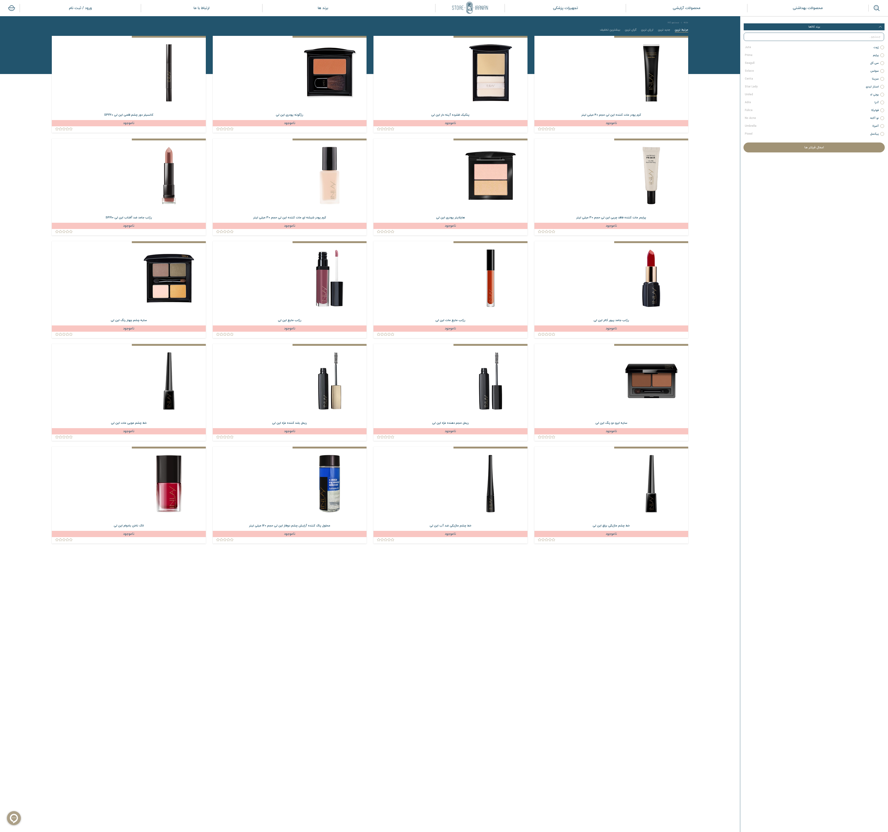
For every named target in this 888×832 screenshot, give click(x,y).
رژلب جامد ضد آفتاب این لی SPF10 (128, 218)
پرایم (812, 55)
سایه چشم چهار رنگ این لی (129, 320)
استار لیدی (812, 87)
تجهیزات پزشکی (565, 8)
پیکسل (812, 134)
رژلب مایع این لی (289, 320)
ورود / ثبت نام (80, 8)
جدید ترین (664, 30)
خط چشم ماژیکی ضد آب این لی (450, 526)
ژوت (812, 47)
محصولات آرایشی (686, 8)
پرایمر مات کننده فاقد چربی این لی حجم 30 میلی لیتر (611, 218)
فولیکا (812, 110)
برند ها (323, 8)
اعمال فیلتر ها (814, 147)
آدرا (812, 102)
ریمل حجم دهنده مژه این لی (450, 423)
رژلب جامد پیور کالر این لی (611, 320)
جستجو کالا (673, 22)
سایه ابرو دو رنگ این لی (611, 423)
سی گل (812, 63)
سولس (812, 71)
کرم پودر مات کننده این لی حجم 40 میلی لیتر (611, 115)
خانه (686, 22)
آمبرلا (812, 126)
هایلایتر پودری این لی (450, 218)
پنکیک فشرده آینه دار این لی (450, 115)
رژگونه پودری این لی (289, 115)
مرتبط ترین (681, 30)
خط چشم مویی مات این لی (129, 423)
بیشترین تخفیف (610, 30)
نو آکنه (812, 118)
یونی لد (812, 94)
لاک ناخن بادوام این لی (129, 526)
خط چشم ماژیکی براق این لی (611, 526)
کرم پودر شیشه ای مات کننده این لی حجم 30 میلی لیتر (289, 218)
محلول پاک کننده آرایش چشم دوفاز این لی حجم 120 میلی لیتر (289, 526)
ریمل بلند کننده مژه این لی (289, 423)
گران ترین (630, 30)
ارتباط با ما (202, 8)
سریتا (812, 79)
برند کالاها (814, 27)
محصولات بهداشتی (808, 8)
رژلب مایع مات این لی (450, 320)
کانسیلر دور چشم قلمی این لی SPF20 (128, 115)
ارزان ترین (647, 30)
